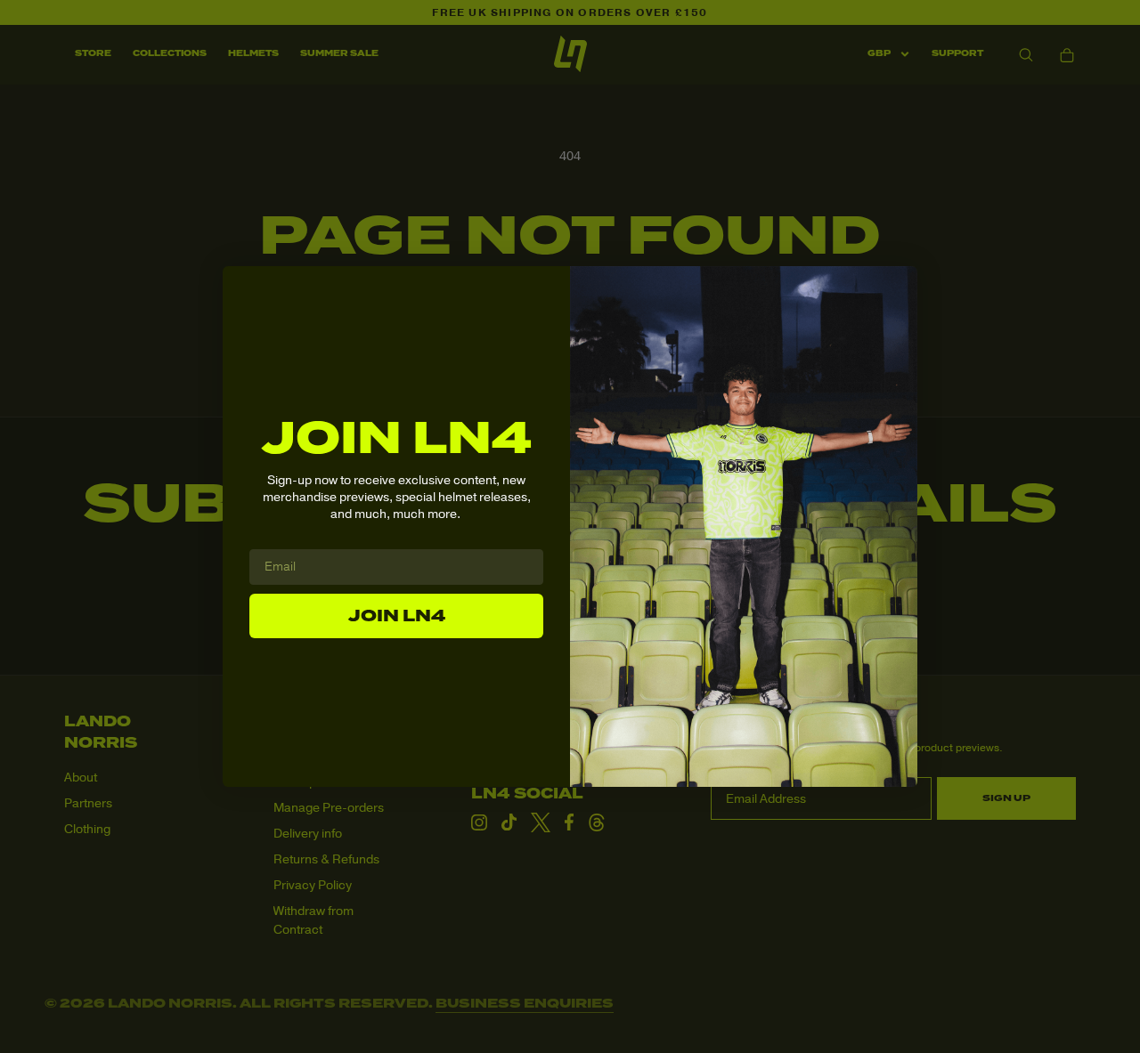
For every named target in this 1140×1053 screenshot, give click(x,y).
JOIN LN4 (396, 615)
